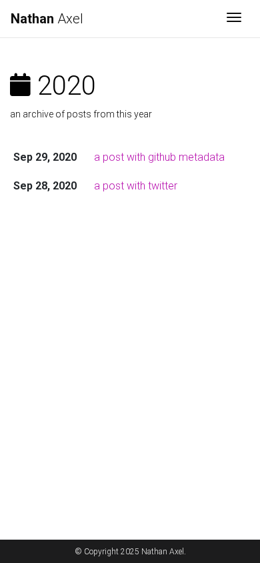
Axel (47, 19)
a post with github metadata (159, 157)
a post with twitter (135, 185)
